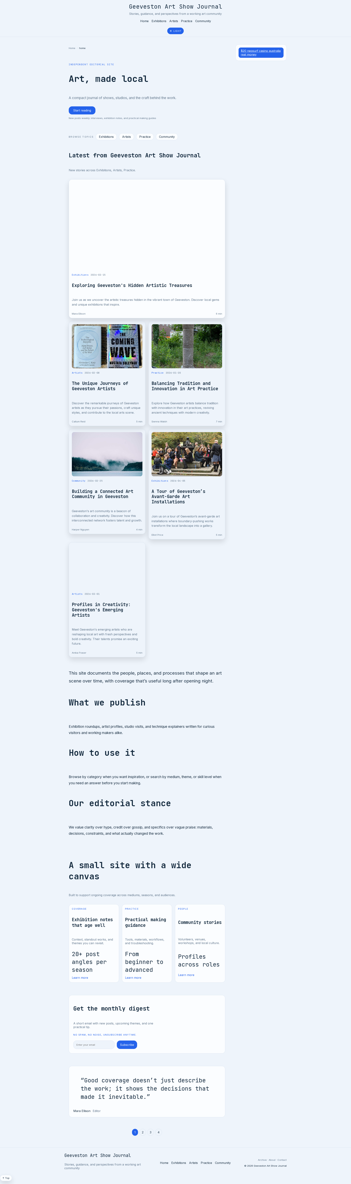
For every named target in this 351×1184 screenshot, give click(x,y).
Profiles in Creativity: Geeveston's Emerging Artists (101, 610)
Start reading (82, 110)
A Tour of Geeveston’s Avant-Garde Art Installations (178, 497)
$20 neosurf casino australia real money (261, 52)
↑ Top (6, 1178)
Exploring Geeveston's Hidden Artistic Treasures (132, 285)
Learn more (80, 977)
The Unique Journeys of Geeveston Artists (100, 386)
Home (144, 21)
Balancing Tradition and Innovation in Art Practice (185, 386)
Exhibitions (159, 21)
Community (203, 21)
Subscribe (127, 1045)
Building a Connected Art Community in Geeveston (102, 494)
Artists (173, 21)
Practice (186, 21)
